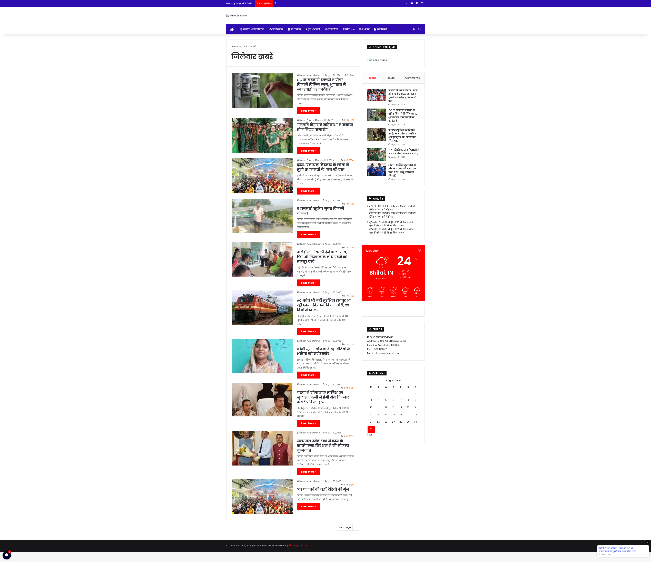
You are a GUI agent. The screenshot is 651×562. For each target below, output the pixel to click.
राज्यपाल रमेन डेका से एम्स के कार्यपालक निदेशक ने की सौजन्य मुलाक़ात (323, 446)
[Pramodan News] (237, 15)
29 (408, 421)
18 (379, 414)
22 (408, 414)
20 (393, 414)
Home (237, 46)
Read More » (308, 110)
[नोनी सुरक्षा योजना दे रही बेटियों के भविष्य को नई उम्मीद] (262, 356)
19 (386, 414)
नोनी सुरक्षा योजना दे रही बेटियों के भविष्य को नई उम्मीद (323, 351)
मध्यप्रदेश (295, 29)
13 (393, 407)
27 (393, 421)
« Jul (369, 434)
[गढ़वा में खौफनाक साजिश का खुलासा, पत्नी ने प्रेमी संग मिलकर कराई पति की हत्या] (262, 400)
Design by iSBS (300, 545)
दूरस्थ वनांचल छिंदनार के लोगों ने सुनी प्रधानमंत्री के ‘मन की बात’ (323, 167)
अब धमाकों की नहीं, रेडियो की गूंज (323, 489)
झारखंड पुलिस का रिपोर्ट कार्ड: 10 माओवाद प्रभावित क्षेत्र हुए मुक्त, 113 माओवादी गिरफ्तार (314, 3)
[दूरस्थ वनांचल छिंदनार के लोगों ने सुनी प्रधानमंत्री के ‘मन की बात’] (262, 175)
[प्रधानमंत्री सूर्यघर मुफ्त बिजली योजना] (262, 216)
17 (371, 414)
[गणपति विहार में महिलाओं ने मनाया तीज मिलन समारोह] (262, 135)
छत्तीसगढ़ (277, 29)
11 (378, 407)
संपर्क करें (381, 29)
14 (401, 407)
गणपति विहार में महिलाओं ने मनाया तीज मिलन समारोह (325, 127)
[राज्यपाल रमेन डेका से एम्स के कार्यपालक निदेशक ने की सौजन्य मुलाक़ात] (262, 448)
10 (371, 407)
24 (371, 421)
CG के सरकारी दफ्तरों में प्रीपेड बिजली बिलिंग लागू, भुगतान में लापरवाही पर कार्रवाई (321, 84)
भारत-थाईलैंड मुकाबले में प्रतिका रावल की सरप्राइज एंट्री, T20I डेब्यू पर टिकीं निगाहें (402, 170)
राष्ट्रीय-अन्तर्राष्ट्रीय (253, 29)
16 (416, 407)
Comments (412, 78)
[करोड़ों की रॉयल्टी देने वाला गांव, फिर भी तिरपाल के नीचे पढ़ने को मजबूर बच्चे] (262, 259)
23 (415, 414)
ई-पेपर (365, 29)
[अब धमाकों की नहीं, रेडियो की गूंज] (262, 496)
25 (378, 421)
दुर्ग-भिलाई (313, 29)
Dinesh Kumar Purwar (310, 75)
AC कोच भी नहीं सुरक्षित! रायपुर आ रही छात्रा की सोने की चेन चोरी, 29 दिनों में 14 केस (324, 305)
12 (386, 407)
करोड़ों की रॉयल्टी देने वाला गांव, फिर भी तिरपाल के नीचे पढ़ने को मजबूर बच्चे (322, 257)
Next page (345, 527)
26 (386, 421)
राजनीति (333, 29)
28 (400, 421)
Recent (371, 78)
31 (371, 429)
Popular (390, 78)
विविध (348, 29)
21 (401, 414)
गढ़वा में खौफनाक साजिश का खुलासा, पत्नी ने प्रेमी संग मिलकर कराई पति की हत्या (323, 397)
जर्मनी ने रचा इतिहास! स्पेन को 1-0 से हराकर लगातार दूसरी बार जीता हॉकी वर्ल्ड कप (403, 96)
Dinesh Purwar (306, 120)
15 (408, 407)
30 (415, 421)
